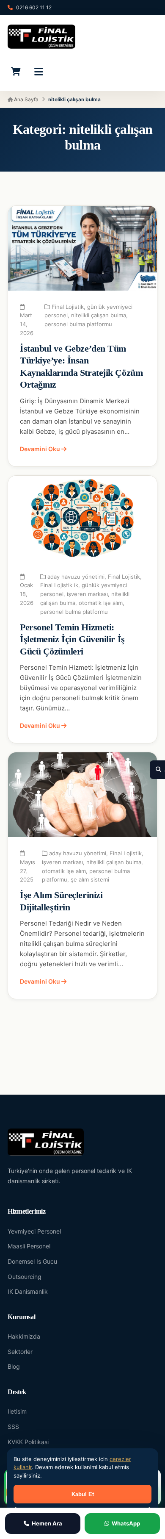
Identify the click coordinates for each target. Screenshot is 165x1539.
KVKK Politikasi (28, 1441)
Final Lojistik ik (59, 585)
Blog (14, 1366)
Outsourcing (24, 1276)
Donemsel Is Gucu (32, 1261)
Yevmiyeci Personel (34, 1231)
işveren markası (87, 594)
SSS (13, 1426)
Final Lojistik (68, 306)
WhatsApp (126, 1523)
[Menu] (38, 71)
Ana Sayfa (25, 99)
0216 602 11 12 (34, 7)
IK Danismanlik (28, 1291)
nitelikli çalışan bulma (98, 315)
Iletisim (17, 1411)
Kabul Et (83, 1494)
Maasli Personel (29, 1246)
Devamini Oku (40, 448)
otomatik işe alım (101, 602)
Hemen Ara (47, 1523)
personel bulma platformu (78, 324)
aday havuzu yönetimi (75, 576)
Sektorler (20, 1351)
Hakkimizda (24, 1336)
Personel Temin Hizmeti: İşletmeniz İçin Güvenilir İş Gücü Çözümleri (72, 639)
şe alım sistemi (90, 879)
